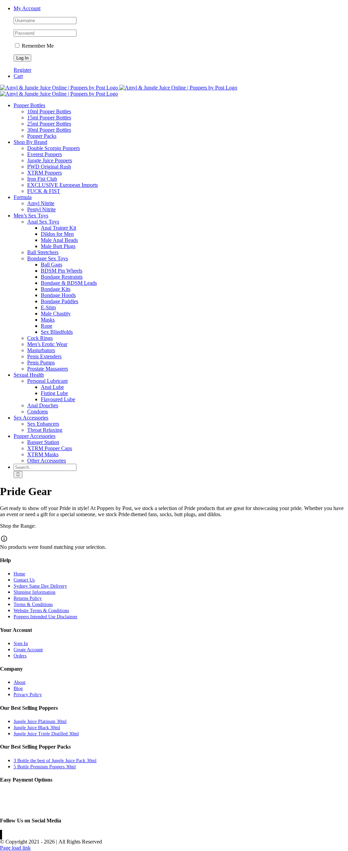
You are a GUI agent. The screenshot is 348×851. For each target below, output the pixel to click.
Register (22, 70)
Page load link (15, 848)
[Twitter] (1, 834)
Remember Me (37, 46)
